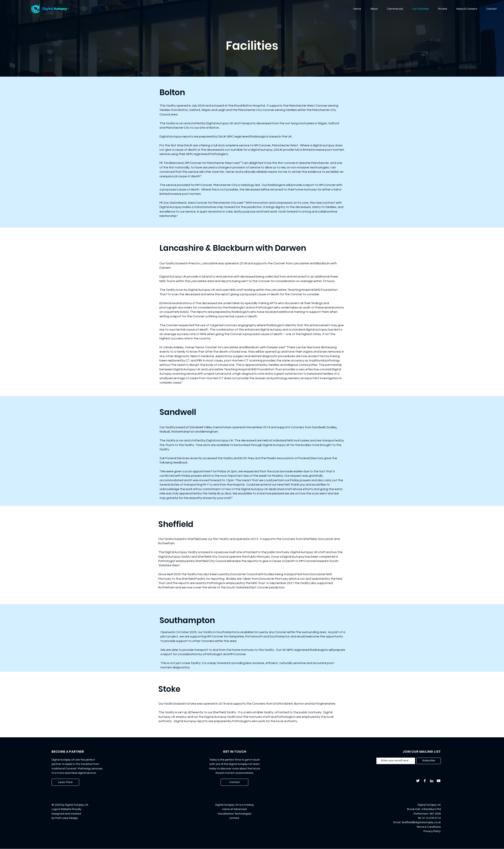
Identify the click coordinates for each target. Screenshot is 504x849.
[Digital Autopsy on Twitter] (418, 780)
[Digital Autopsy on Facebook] (424, 780)
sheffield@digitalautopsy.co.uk (421, 822)
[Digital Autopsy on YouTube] (438, 780)
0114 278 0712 (431, 818)
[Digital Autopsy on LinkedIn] (431, 780)
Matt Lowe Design (66, 818)
